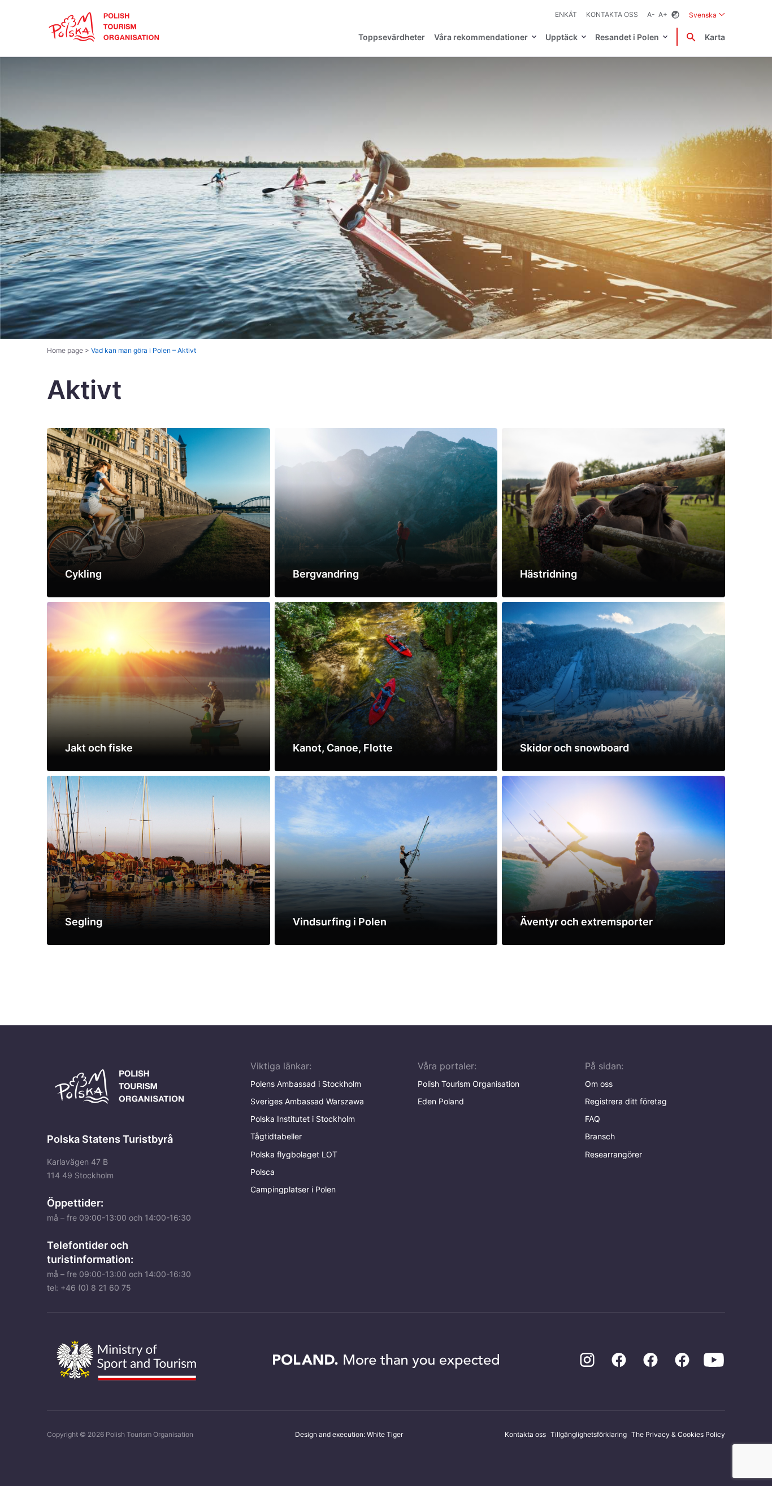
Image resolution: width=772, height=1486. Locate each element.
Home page (65, 350)
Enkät (566, 14)
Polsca (262, 1172)
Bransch (600, 1136)
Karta (715, 37)
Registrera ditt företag (626, 1101)
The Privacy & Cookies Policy (678, 1434)
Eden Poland (441, 1101)
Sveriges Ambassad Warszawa (307, 1101)
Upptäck (561, 37)
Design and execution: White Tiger (349, 1434)
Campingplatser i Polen (293, 1189)
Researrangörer (613, 1154)
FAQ (592, 1119)
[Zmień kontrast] (675, 15)
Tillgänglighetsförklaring (588, 1434)
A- (651, 14)
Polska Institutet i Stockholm (302, 1119)
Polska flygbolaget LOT (293, 1154)
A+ (662, 14)
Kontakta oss (612, 14)
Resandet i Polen (627, 37)
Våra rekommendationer (481, 37)
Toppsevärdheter (391, 37)
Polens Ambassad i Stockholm (305, 1084)
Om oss (599, 1084)
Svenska (707, 14)
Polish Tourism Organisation (468, 1084)
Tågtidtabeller (276, 1136)
